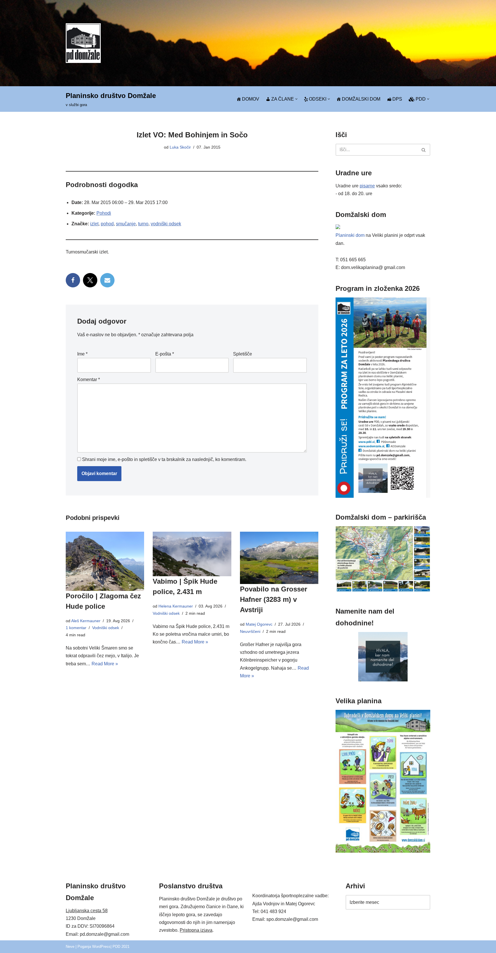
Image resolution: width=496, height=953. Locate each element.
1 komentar (76, 627)
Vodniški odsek (105, 627)
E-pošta (164, 353)
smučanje (126, 223)
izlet (94, 223)
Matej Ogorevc (259, 624)
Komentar (88, 379)
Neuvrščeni (250, 631)
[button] (296, 99)
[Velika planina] (383, 851)
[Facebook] (73, 280)
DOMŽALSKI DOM (361, 99)
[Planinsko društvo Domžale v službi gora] (83, 43)
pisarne (367, 185)
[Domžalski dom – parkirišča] (383, 590)
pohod (107, 223)
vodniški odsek (166, 223)
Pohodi (103, 213)
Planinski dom (350, 235)
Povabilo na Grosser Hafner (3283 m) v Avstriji (273, 599)
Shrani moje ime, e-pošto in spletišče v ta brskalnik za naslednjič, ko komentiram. (164, 459)
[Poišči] (423, 150)
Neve (70, 946)
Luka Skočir (180, 147)
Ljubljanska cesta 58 (87, 910)
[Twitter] (90, 280)
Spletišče (242, 353)
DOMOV (250, 99)
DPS (397, 99)
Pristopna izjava (196, 930)
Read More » (105, 663)
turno (143, 223)
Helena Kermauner (175, 606)
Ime (82, 353)
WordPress (101, 946)
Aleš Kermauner (85, 620)
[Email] (107, 280)
